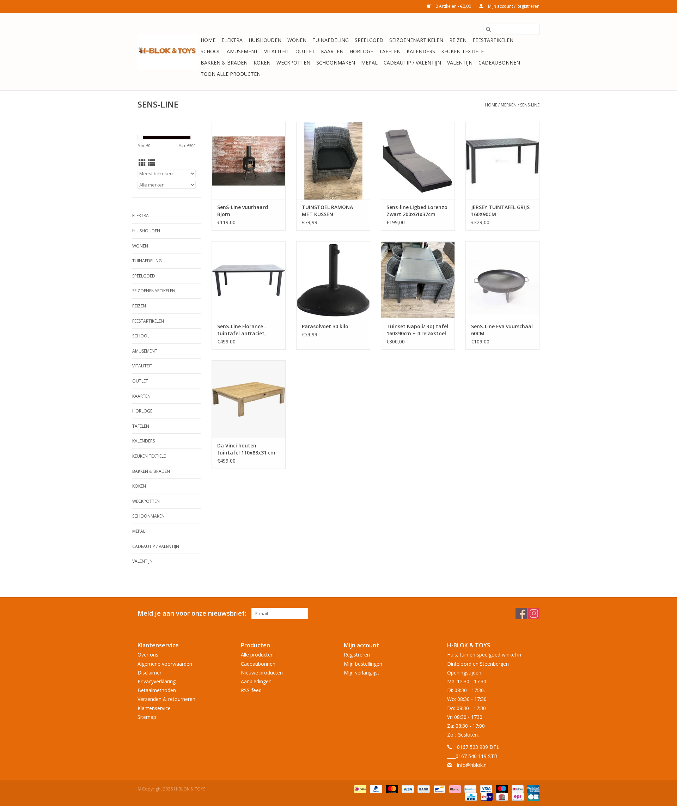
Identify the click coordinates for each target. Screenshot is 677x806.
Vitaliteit (276, 51)
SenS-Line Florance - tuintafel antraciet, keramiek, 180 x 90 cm (244, 330)
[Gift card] (501, 796)
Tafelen (390, 51)
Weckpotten (293, 62)
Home (208, 40)
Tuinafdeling (330, 40)
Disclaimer (149, 672)
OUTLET (305, 51)
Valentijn (459, 62)
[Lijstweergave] (151, 163)
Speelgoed (369, 40)
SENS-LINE (529, 105)
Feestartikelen (492, 40)
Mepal (369, 62)
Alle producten (257, 654)
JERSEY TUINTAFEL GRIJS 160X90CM (500, 211)
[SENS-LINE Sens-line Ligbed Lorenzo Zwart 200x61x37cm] (418, 161)
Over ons (148, 654)
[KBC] (470, 796)
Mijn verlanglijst (361, 672)
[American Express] (532, 789)
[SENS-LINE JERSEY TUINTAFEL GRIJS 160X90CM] (502, 161)
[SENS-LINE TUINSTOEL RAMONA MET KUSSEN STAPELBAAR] (333, 161)
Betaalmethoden (157, 690)
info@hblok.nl (472, 765)
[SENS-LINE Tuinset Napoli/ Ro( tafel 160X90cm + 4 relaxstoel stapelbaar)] (418, 280)
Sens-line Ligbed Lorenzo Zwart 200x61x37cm (416, 211)
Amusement (242, 51)
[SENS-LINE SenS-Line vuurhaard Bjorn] (249, 161)
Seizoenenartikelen (416, 40)
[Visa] (407, 789)
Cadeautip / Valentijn (412, 62)
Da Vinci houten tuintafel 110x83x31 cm (246, 449)
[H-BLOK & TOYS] (168, 52)
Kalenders (421, 51)
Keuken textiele (462, 51)
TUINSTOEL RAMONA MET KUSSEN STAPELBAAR (327, 211)
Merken (509, 105)
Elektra (232, 40)
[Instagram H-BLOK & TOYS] (533, 613)
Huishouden (265, 40)
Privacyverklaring (157, 681)
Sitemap (147, 717)
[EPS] (517, 796)
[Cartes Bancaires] (532, 796)
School (211, 51)
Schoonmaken (335, 62)
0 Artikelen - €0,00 (453, 6)
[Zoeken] (488, 29)
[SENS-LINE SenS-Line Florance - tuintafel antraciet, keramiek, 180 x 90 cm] (249, 280)
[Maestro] (501, 789)
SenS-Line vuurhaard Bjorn (242, 211)
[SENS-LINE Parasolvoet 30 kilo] (333, 280)
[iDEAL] (359, 789)
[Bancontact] (438, 789)
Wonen (296, 40)
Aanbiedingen (256, 681)
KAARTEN (332, 51)
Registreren (357, 654)
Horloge (361, 51)
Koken (262, 62)
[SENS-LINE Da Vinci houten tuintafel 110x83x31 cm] (249, 399)
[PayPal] (375, 789)
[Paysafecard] (469, 789)
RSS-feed (251, 690)
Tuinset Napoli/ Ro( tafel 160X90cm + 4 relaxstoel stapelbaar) (417, 330)
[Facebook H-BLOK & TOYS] (521, 613)
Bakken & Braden (224, 62)
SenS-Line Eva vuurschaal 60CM (502, 330)
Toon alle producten (231, 74)
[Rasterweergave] (142, 163)
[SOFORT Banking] (454, 789)
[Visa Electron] (485, 789)
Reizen (457, 40)
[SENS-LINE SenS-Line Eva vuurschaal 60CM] (502, 280)
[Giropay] (486, 796)
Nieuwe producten (262, 672)
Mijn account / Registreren (513, 6)
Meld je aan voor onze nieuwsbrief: (192, 613)
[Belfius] (517, 789)
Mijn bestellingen (363, 663)
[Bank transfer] (423, 789)
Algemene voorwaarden (165, 663)
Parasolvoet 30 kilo (325, 326)
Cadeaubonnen (499, 62)
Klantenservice (154, 708)
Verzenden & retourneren (166, 699)
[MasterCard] (391, 789)
